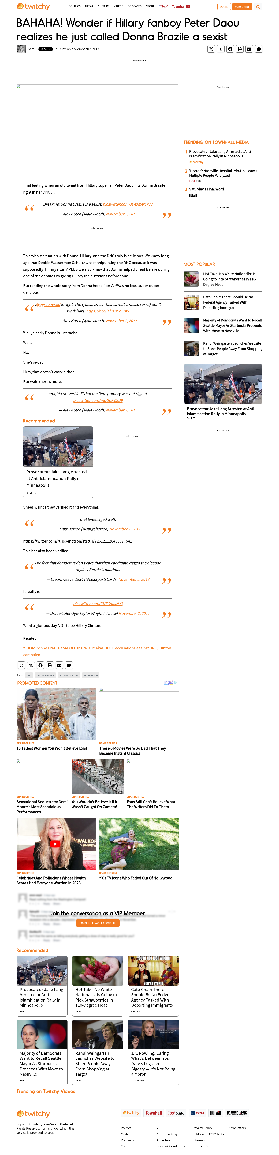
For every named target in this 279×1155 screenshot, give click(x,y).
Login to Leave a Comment (97, 923)
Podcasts (134, 6)
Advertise (163, 1140)
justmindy (137, 1080)
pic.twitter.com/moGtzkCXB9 (98, 401)
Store (150, 6)
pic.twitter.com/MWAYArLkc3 (127, 204)
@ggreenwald (48, 305)
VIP (159, 1128)
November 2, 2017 (121, 214)
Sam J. (33, 49)
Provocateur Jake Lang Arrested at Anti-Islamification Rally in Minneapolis (56, 479)
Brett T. (31, 492)
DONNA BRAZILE (45, 675)
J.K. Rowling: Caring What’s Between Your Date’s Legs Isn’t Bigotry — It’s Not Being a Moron (153, 1064)
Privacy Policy (202, 1128)
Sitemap (199, 1140)
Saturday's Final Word (206, 189)
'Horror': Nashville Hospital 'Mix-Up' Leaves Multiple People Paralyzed (223, 173)
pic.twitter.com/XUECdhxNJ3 (98, 604)
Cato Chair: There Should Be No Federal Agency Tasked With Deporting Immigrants (228, 302)
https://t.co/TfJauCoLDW (107, 311)
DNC (29, 675)
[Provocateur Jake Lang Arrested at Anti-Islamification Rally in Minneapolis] (58, 447)
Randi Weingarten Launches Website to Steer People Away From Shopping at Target (95, 1064)
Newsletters (237, 1128)
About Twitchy (167, 1134)
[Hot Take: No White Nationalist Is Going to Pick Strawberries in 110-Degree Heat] (97, 970)
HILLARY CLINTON (69, 675)
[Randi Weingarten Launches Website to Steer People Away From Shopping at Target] (97, 1034)
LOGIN (224, 7)
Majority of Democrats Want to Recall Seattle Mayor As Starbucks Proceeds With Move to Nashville (41, 1064)
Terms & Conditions (171, 1146)
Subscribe (242, 7)
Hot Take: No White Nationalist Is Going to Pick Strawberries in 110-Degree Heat (229, 279)
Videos (118, 6)
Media (89, 6)
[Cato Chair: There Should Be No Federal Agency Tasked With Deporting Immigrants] (153, 970)
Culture (103, 6)
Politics (74, 6)
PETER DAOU (91, 675)
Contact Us (200, 1146)
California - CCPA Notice (209, 1134)
